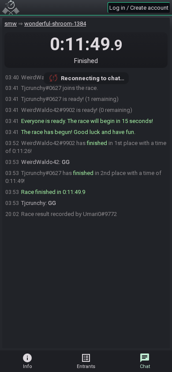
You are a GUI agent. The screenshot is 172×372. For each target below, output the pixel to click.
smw (10, 23)
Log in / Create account (138, 7)
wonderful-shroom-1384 (55, 23)
